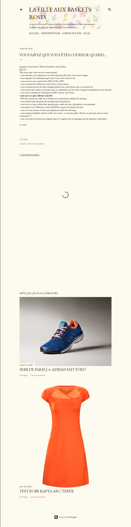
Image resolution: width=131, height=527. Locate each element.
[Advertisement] (65, 261)
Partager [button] (23, 139)
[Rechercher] (110, 9)
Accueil (34, 33)
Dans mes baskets (35, 144)
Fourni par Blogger (68, 517)
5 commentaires (37, 497)
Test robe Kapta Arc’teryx (46, 491)
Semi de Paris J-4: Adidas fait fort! (52, 369)
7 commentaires (37, 375)
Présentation (50, 33)
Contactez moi (72, 33)
